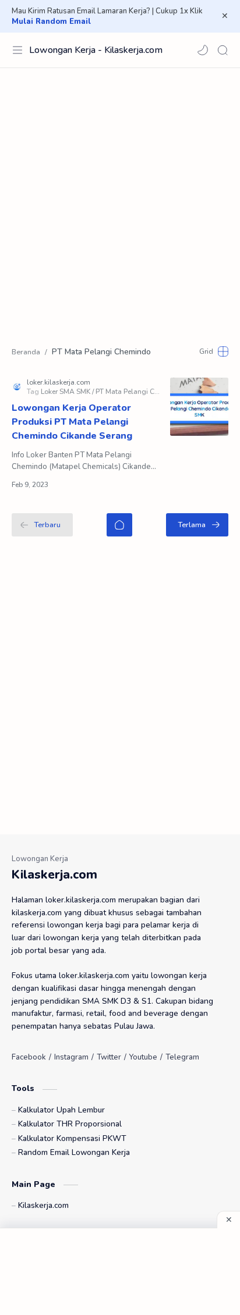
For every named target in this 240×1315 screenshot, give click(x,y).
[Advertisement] (120, 199)
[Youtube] (143, 1057)
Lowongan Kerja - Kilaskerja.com (96, 50)
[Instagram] (71, 1057)
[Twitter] (109, 1057)
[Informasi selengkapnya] (122, 484)
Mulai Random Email (51, 21)
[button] (202, 50)
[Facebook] (29, 1057)
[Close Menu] (224, 16)
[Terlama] (197, 524)
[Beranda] (119, 524)
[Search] (222, 50)
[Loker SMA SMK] (67, 391)
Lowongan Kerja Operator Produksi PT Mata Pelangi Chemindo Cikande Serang (72, 421)
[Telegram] (182, 1057)
